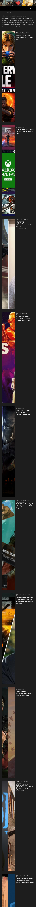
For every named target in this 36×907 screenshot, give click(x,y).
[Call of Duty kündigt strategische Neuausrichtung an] (8, 451)
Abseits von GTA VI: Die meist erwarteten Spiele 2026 (24, 37)
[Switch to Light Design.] (31, 8)
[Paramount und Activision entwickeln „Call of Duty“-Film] (8, 732)
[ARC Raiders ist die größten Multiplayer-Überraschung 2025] (8, 357)
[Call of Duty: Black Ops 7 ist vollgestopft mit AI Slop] (8, 545)
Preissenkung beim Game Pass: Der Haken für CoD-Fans (25, 131)
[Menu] (3, 8)
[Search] (33, 8)
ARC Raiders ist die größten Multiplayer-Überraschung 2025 (23, 318)
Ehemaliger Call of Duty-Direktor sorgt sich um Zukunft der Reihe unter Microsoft (24, 600)
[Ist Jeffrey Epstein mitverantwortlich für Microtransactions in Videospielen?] (8, 264)
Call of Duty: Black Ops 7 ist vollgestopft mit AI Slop (24, 506)
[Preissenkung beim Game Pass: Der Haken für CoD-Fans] (8, 170)
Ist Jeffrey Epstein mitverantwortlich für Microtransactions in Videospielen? (24, 226)
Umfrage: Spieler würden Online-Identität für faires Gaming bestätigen (25, 880)
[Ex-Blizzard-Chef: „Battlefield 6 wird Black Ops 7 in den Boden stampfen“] (8, 826)
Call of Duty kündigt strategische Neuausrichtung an (23, 412)
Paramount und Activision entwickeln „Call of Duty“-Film (23, 693)
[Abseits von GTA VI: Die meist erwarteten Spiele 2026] (8, 76)
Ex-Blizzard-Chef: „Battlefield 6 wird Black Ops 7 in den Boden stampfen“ (24, 788)
